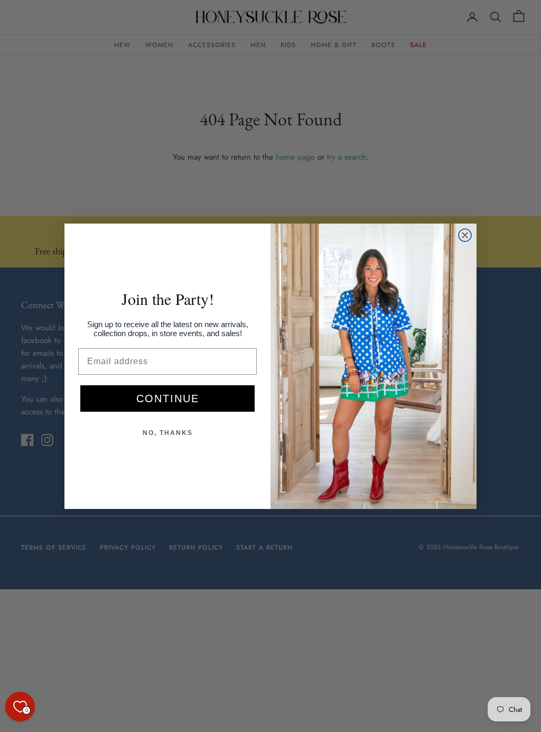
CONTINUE (167, 398)
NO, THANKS (168, 433)
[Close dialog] (465, 235)
